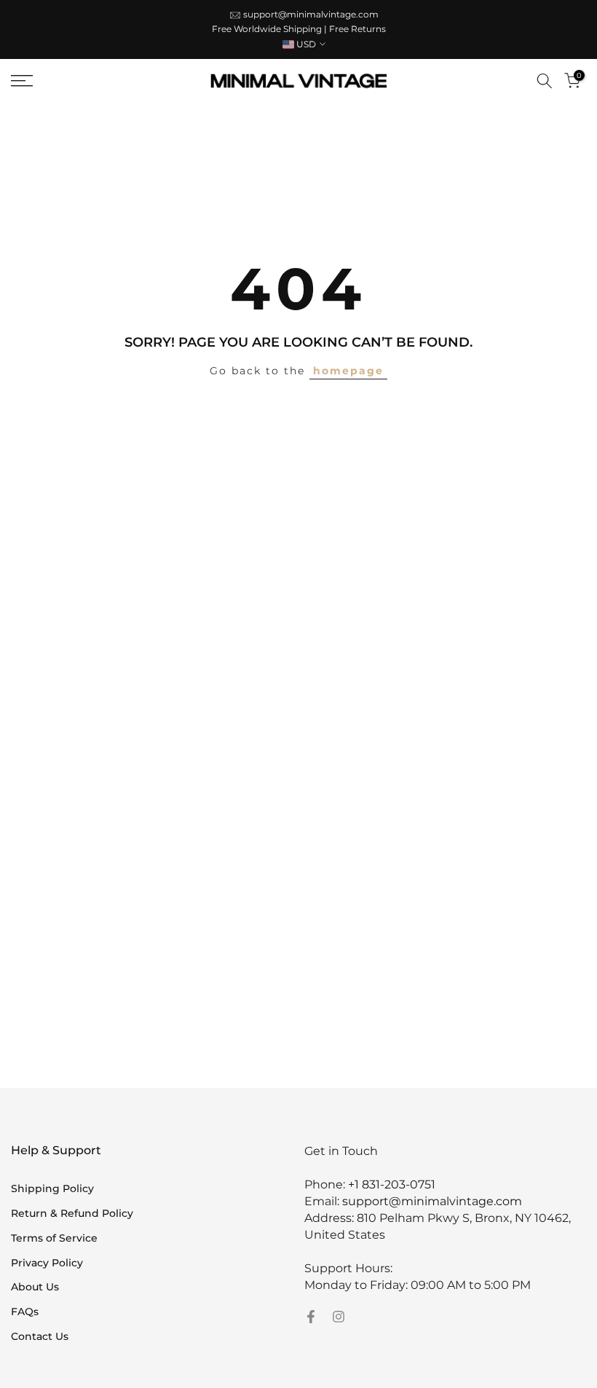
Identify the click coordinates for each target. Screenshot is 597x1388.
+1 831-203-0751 (391, 1184)
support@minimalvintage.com (311, 14)
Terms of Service (54, 1238)
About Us (35, 1286)
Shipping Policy (52, 1188)
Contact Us (39, 1336)
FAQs (25, 1311)
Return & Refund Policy (72, 1213)
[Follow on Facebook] (310, 1316)
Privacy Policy (47, 1262)
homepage (348, 370)
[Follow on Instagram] (338, 1316)
